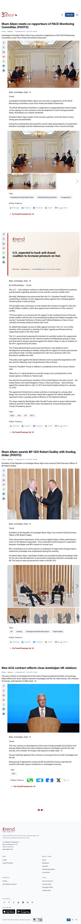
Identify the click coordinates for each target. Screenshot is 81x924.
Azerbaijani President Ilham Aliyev (22, 197)
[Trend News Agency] (8, 829)
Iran (19, 415)
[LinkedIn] (28, 902)
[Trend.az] (9, 14)
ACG (13, 773)
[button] (4, 43)
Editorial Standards (48, 869)
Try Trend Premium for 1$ (23, 214)
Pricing (5, 881)
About (44, 860)
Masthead (45, 863)
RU (76, 920)
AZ (72, 920)
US (25, 415)
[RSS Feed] (32, 902)
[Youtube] (18, 902)
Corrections (46, 872)
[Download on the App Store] (9, 911)
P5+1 (32, 415)
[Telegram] (23, 902)
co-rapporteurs (66, 197)
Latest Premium (8, 863)
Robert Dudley (58, 631)
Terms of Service (47, 881)
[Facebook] (9, 902)
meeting (19, 631)
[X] (14, 902)
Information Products (10, 884)
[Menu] (77, 15)
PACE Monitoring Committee (47, 197)
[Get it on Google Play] (23, 911)
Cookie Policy (46, 890)
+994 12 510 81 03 (8, 847)
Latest (5, 860)
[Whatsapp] (4, 902)
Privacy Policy (46, 884)
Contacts (45, 866)
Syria (12, 415)
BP (11, 631)
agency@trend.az (8, 849)
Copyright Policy (47, 887)
